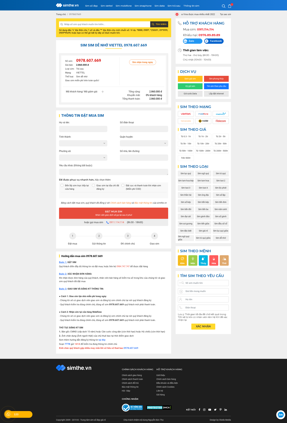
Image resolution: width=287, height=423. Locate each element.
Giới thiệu (160, 375)
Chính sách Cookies (165, 387)
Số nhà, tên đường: (130, 151)
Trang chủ (61, 14)
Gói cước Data (190, 93)
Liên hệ (159, 391)
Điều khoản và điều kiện (167, 383)
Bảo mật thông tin (143, 202)
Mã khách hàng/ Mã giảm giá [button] (81, 91)
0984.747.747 (123, 266)
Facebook (216, 41)
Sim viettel (107, 5)
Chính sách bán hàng (120, 202)
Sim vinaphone (143, 5)
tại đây (102, 340)
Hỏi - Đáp (126, 391)
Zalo (191, 41)
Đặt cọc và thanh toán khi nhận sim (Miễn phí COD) (143, 187)
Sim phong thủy (216, 78)
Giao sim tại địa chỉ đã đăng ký (107, 187)
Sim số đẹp (91, 5)
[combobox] (83, 143)
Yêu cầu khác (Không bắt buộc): (76, 165)
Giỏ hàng (160, 394)
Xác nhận (203, 326)
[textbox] (83, 143)
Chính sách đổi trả (130, 383)
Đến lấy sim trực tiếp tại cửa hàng (77, 187)
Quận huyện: (126, 136)
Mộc (193, 263)
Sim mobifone (124, 5)
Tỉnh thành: (65, 136)
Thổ (224, 263)
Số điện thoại (127, 122)
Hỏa (214, 263)
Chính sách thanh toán (132, 379)
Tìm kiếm (161, 24)
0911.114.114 (116, 222)
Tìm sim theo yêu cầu (216, 86)
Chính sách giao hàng (132, 375)
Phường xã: (65, 151)
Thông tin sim (191, 5)
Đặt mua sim (113, 213)
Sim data (160, 5)
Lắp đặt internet (216, 93)
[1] (229, 6)
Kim (182, 263)
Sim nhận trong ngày (142, 62)
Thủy (203, 263)
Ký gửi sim (190, 86)
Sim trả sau (174, 5)
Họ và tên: (64, 122)
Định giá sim (190, 78)
